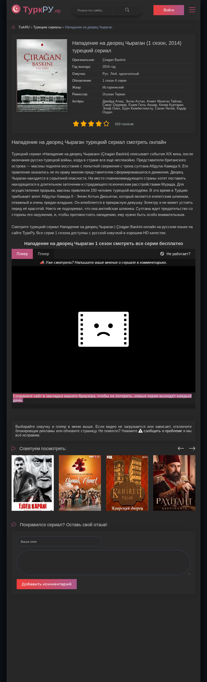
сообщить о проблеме (162, 431)
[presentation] (181, 447)
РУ (42, 9)
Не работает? (178, 254)
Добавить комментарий (47, 584)
